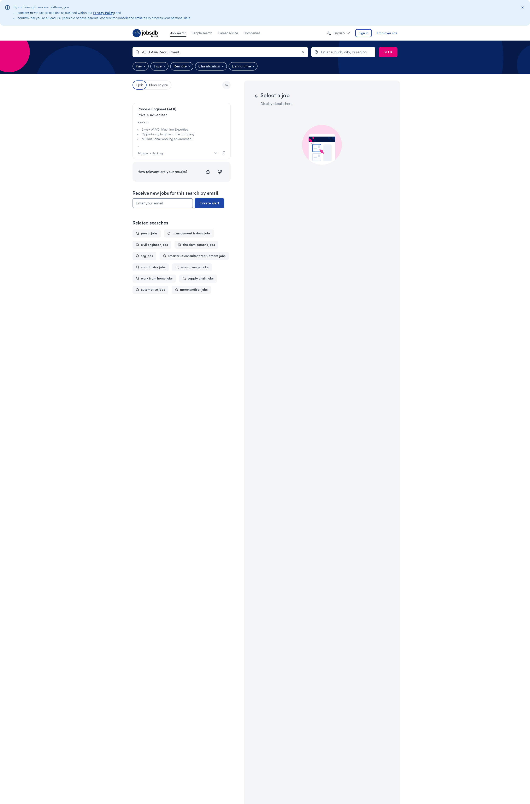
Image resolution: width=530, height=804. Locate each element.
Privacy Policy (103, 13)
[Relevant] (208, 172)
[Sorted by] (226, 85)
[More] (216, 153)
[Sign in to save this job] (224, 153)
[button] (338, 33)
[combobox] (220, 52)
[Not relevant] (220, 172)
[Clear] (303, 52)
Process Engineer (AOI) (156, 109)
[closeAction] (522, 7)
